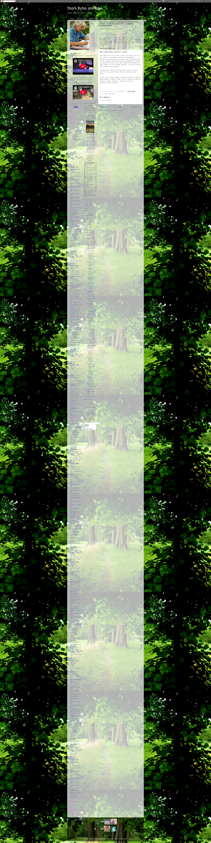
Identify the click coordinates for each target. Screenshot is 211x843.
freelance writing (75, 411)
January (90, 396)
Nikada (111, 838)
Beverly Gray (74, 261)
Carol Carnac (74, 294)
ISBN (71, 453)
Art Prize (73, 251)
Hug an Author (74, 437)
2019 (87, 213)
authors (72, 257)
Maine (71, 522)
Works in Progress (93, 18)
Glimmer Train (74, 420)
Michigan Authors (75, 547)
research (72, 674)
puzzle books (74, 662)
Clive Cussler (74, 304)
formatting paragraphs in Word (74, 408)
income (72, 444)
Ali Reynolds (74, 233)
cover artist (74, 322)
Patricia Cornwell (75, 617)
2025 (87, 203)
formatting (73, 404)
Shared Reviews (74, 687)
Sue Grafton (73, 711)
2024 (87, 206)
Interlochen (73, 449)
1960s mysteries (75, 190)
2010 (87, 399)
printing (72, 642)
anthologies (73, 243)
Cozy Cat (72, 327)
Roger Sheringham (75, 679)
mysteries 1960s (75, 559)
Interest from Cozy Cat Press (91, 273)
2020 (87, 211)
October (90, 242)
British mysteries (75, 276)
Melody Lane (73, 541)
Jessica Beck (74, 467)
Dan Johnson (73, 342)
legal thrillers (75, 484)
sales (71, 685)
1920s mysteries (75, 172)
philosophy (73, 628)
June (89, 253)
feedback (72, 392)
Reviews (128, 18)
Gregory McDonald (75, 427)
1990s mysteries (75, 200)
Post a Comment (106, 100)
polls (71, 640)
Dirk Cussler (74, 357)
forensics (73, 402)
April (89, 391)
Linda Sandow (74, 495)
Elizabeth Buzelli (75, 381)
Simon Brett (73, 694)
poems (71, 632)
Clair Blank (73, 302)
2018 (87, 215)
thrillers (73, 742)
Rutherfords (73, 683)
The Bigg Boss (74, 724)
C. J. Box (73, 292)
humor (71, 439)
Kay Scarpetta (74, 479)
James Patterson (75, 460)
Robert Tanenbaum (75, 676)
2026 (87, 201)
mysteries (73, 556)
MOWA (71, 554)
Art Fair (72, 249)
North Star (73, 597)
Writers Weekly (74, 778)
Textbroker (73, 718)
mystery (72, 566)
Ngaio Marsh (73, 588)
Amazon (72, 236)
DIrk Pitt (73, 359)
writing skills (74, 785)
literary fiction (75, 501)
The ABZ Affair (74, 721)
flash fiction (74, 396)
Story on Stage (74, 702)
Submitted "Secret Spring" (90, 287)
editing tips (74, 375)
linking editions (75, 498)
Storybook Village (75, 705)
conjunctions (74, 308)
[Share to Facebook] (133, 91)
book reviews (74, 265)
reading (72, 671)
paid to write (74, 613)
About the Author (81, 18)
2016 (87, 220)
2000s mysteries (75, 204)
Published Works (106, 18)
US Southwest (74, 765)
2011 (87, 232)
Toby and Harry (74, 744)
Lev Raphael (73, 488)
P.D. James (73, 606)
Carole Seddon (74, 297)
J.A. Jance (73, 455)
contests (72, 315)
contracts (73, 317)
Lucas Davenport (75, 508)
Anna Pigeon (73, 238)
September (90, 244)
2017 (87, 218)
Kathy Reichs (74, 477)
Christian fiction (75, 299)
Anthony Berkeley (75, 245)
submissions (73, 709)
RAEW (71, 666)
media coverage (74, 538)
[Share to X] (131, 91)
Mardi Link (73, 526)
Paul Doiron (73, 620)
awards (72, 259)
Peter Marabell (74, 625)
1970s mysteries (75, 193)
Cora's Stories (74, 319)
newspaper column (75, 585)
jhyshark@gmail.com (115, 41)
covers (72, 324)
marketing (73, 532)
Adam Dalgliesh (74, 217)
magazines (73, 520)
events (72, 390)
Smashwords (73, 696)
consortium (73, 313)
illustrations (74, 442)
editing (72, 373)
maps (71, 524)
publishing (73, 657)
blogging (72, 263)
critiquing (73, 334)
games (71, 415)
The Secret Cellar (75, 735)
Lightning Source (75, 490)
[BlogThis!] (130, 91)
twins (71, 756)
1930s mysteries (75, 179)
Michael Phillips (75, 543)
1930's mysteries (75, 176)
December (90, 234)
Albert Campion (74, 226)
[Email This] (128, 91)
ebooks (72, 371)
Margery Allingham (75, 528)
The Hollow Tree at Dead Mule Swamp (75, 731)
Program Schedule (118, 18)
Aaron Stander (74, 208)
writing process (75, 782)
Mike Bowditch (74, 550)
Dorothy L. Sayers (75, 365)
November (90, 238)
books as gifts (74, 267)
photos (72, 630)
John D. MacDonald (75, 471)
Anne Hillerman (74, 240)
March (89, 394)
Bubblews (72, 280)
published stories (75, 654)
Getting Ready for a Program (91, 300)
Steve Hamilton (74, 698)
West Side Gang (109, 93)
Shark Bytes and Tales (84, 8)
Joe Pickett (73, 469)
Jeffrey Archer (74, 463)
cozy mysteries (74, 329)
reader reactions (75, 668)
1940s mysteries (75, 183)
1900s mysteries (75, 169)
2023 (87, 208)
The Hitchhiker (74, 726)
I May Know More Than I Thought (91, 278)
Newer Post (104, 107)
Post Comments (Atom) (115, 110)
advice (72, 224)
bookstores (73, 274)
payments (72, 622)
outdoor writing (75, 603)
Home (72, 18)
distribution (74, 361)
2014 (87, 225)
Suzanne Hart (74, 713)
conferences (73, 306)
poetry (72, 634)
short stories (74, 690)
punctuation (73, 660)
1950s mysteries (75, 186)
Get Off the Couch (75, 417)
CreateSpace (73, 332)
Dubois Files (74, 369)
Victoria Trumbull (75, 768)
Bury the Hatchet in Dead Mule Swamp (75, 287)
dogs (71, 363)
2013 (87, 227)
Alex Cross (73, 229)
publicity (73, 652)
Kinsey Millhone (75, 481)
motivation (73, 552)
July (89, 250)
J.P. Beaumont (74, 458)
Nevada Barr (73, 577)
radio (71, 664)
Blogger (124, 838)
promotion (73, 650)
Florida (72, 400)
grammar (72, 423)
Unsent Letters (74, 762)
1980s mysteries (75, 197)
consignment (73, 311)
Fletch (72, 398)
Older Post (136, 107)
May (89, 389)
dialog (72, 355)
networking (73, 575)
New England (73, 579)
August (90, 248)
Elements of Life (75, 377)
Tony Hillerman (74, 747)
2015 (87, 222)
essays (72, 388)
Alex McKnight (74, 231)
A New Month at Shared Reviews (90, 385)
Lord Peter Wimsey (75, 505)
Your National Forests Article (91, 347)
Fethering (73, 394)
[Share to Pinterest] (134, 91)
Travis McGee (74, 751)
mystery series (74, 568)
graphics (72, 425)
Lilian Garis (74, 493)
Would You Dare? (75, 775)
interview (73, 451)
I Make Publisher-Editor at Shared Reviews (91, 327)
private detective (75, 644)
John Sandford (74, 474)
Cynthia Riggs (74, 340)
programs (72, 648)
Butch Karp (73, 290)
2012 (87, 230)
